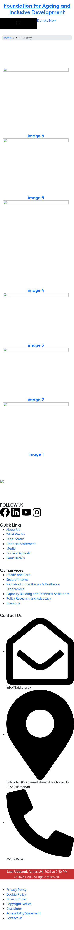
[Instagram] (37, 512)
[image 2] (36, 372)
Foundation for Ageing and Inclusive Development (37, 9)
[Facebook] (5, 512)
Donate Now (46, 20)
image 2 (36, 399)
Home (6, 38)
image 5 (36, 197)
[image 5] (36, 166)
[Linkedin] (16, 512)
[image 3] (36, 317)
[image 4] (36, 244)
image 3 (36, 345)
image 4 (36, 290)
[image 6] (36, 100)
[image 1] (36, 426)
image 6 (36, 136)
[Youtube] (26, 512)
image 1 (36, 454)
